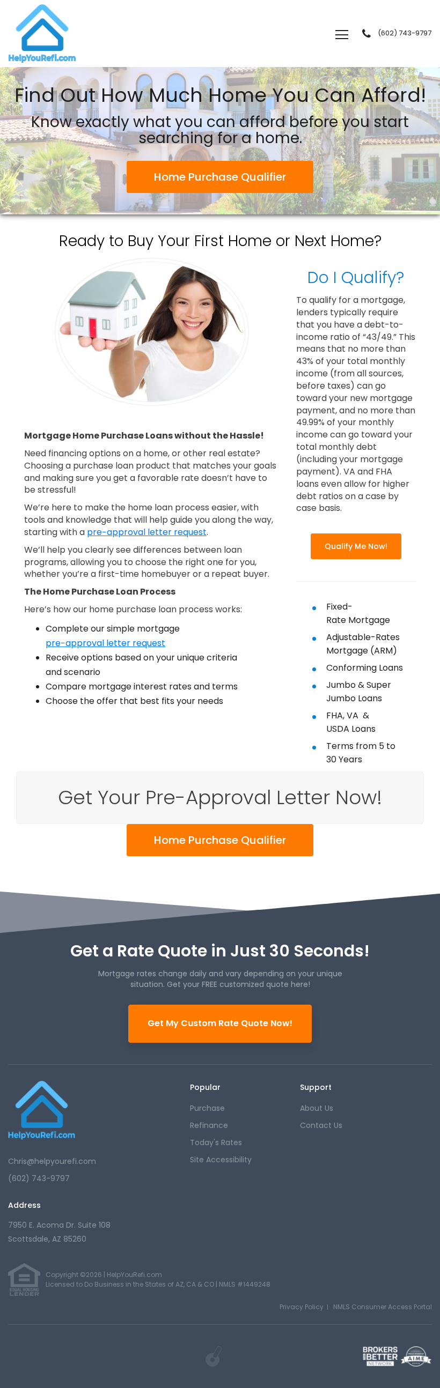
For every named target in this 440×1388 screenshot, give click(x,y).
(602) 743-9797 (404, 33)
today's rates (216, 1142)
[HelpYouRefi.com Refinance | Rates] (41, 1110)
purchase (207, 1108)
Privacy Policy (302, 1306)
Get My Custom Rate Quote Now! (220, 1023)
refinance (209, 1125)
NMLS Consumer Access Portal (382, 1306)
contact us (321, 1125)
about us (316, 1108)
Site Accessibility (221, 1159)
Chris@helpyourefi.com (52, 1161)
